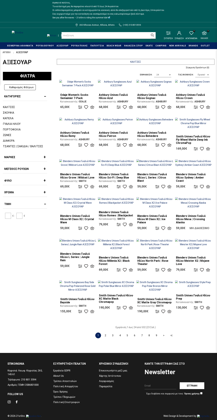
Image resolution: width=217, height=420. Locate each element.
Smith (82, 181)
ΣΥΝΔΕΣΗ (179, 38)
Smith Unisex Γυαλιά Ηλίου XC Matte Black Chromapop (116, 298)
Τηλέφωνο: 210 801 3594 (22, 379)
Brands (193, 45)
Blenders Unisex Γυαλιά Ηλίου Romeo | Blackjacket (116, 214)
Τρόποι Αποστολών (65, 381)
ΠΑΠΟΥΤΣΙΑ (97, 45)
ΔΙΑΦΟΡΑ (8, 140)
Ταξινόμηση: (186, 75)
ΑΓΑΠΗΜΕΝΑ (191, 35)
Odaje (82, 101)
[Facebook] (16, 402)
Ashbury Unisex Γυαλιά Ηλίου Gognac (151, 96)
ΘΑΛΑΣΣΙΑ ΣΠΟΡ (133, 45)
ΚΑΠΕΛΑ (8, 118)
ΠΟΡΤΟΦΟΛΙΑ (12, 129)
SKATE (149, 45)
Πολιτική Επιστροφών (66, 402)
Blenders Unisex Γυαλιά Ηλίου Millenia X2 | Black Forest (114, 261)
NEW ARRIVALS (177, 45)
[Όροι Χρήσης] (192, 393)
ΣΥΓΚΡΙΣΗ (168, 38)
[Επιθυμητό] (86, 107)
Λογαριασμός (106, 381)
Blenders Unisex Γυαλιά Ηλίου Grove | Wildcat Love (77, 176)
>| (171, 335)
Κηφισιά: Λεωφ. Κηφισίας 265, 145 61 (25, 372)
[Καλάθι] (92, 107)
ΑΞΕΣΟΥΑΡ (62, 45)
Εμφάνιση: (146, 75)
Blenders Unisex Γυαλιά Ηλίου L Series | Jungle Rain (75, 257)
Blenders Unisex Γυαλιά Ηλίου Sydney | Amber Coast (190, 177)
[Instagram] (9, 402)
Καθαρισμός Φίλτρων (21, 87)
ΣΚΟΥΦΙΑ (8, 112)
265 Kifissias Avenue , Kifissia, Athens (97, 25)
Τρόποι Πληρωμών (64, 396)
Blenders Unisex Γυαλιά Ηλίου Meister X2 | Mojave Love (192, 261)
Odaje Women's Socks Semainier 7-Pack (74, 96)
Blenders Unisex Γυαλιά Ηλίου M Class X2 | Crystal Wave (77, 219)
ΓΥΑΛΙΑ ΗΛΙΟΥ (12, 124)
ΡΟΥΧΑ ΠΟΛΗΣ (79, 45)
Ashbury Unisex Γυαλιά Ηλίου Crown (190, 96)
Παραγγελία (105, 386)
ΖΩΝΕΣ (7, 135)
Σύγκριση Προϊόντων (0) (197, 67)
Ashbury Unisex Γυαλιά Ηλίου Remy (74, 134)
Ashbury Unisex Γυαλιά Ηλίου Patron (113, 134)
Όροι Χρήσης (60, 391)
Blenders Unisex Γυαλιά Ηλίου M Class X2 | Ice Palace (152, 219)
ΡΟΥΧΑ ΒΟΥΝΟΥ (45, 45)
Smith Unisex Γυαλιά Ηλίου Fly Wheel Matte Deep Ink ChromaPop (193, 140)
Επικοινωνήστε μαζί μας (113, 370)
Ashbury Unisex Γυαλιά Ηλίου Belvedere (151, 134)
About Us (58, 375)
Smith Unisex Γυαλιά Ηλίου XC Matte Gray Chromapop (154, 301)
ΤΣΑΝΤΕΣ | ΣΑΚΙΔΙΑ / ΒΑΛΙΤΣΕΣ (23, 146)
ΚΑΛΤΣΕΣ (9, 107)
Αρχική (7, 52)
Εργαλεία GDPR (61, 370)
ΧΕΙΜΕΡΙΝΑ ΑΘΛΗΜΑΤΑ (20, 45)
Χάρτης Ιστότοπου (110, 375)
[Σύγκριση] (80, 107)
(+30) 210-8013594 (132, 25)
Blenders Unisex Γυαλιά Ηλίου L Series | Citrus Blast (152, 177)
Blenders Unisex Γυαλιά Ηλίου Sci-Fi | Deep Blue (114, 176)
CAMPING (160, 45)
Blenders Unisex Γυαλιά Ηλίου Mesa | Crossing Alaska (190, 219)
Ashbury (122, 101)
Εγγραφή (192, 385)
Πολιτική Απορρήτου (65, 386)
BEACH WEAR (114, 45)
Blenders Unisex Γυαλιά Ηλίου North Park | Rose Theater (152, 261)
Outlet (205, 45)
